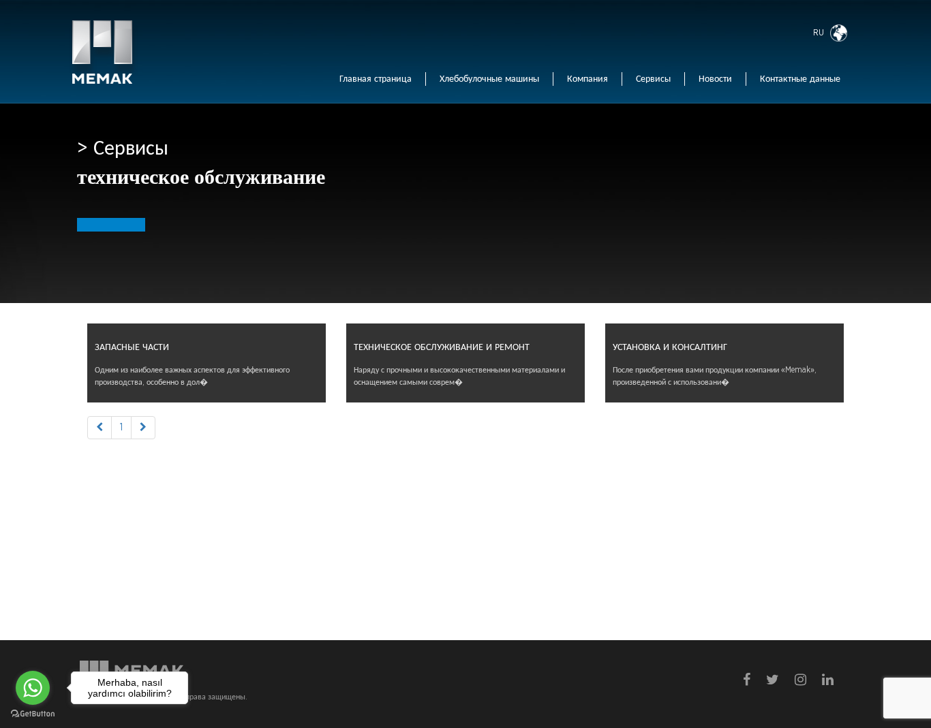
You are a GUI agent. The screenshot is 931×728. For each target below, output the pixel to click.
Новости (715, 79)
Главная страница (375, 79)
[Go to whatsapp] (33, 688)
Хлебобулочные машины (489, 79)
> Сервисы (122, 148)
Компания (587, 79)
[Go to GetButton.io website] (33, 714)
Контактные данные (800, 79)
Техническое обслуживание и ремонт (442, 347)
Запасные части (132, 347)
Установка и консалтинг (670, 347)
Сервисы (653, 79)
